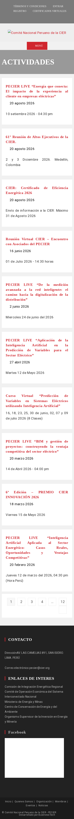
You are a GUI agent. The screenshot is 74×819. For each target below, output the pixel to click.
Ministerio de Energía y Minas (24, 701)
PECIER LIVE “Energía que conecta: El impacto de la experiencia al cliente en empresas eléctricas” (37, 91)
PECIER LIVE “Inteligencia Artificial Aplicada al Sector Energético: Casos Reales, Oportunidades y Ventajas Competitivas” (37, 548)
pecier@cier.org (39, 667)
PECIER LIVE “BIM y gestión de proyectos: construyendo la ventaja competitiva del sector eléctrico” (37, 446)
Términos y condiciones (29, 6)
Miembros (60, 801)
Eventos (30, 805)
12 (63, 602)
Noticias (43, 805)
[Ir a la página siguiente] (63, 610)
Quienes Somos (24, 801)
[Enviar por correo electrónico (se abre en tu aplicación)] (41, 16)
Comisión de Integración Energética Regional (34, 686)
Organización (44, 801)
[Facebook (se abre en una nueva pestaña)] (32, 16)
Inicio (8, 801)
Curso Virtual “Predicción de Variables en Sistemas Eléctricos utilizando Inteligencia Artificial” (37, 401)
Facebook (17, 732)
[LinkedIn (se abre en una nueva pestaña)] (36, 16)
